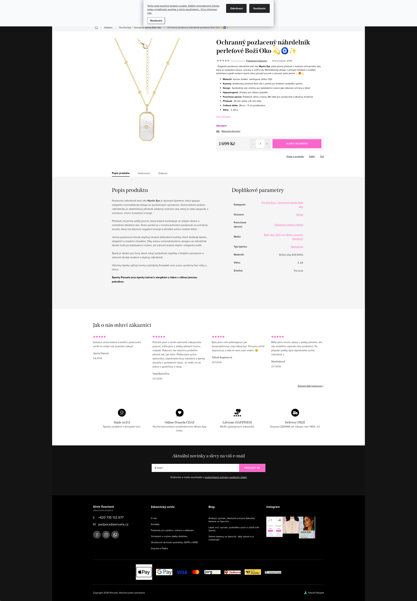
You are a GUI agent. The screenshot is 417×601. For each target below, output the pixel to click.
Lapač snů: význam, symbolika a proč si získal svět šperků (233, 529)
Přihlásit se (252, 467)
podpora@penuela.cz (113, 524)
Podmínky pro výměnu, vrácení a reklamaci (172, 530)
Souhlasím (259, 8)
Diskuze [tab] (163, 173)
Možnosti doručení (231, 131)
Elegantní (297, 238)
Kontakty (155, 524)
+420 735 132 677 (110, 517)
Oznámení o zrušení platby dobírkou (169, 536)
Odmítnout (236, 8)
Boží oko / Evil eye (274, 234)
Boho (289, 234)
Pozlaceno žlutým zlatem (289, 224)
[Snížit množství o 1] (253, 143)
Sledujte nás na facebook (97, 535)
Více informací (223, 116)
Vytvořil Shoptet (316, 592)
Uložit (222, 155)
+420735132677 (115, 535)
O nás (154, 518)
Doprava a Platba (159, 548)
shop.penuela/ (106, 535)
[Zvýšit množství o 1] (267, 143)
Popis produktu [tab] (121, 173)
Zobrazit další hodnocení (310, 386)
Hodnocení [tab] (144, 173)
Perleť (299, 214)
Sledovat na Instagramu (293, 543)
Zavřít (244, 155)
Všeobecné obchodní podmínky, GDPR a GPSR (174, 542)
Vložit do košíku (297, 143)
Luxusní (298, 234)
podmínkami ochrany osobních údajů (226, 477)
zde (149, 13)
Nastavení (156, 20)
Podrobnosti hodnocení (256, 60)
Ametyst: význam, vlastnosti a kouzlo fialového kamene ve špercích (231, 520)
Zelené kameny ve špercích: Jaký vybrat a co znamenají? (231, 538)
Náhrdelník (297, 246)
